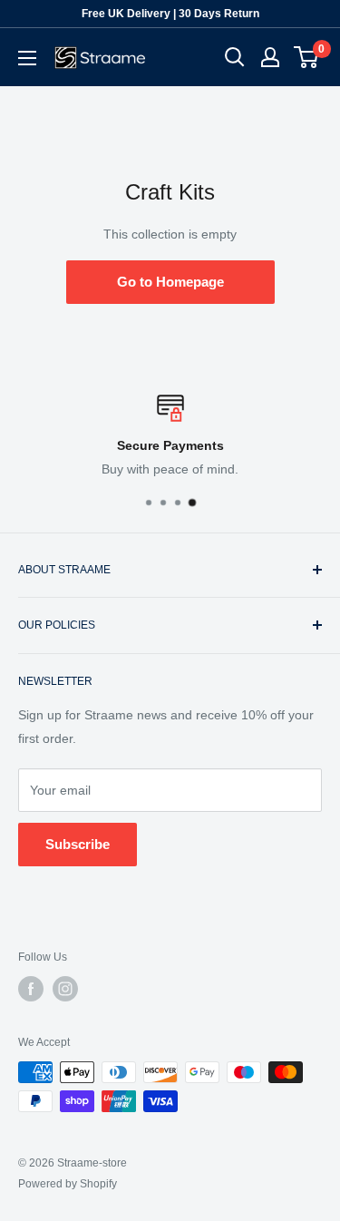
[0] (307, 57)
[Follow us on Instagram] (65, 988)
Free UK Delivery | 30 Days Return (170, 13)
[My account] (270, 57)
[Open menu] (27, 58)
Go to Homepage (170, 281)
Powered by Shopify (67, 1183)
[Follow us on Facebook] (31, 988)
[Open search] (235, 57)
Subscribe (77, 844)
